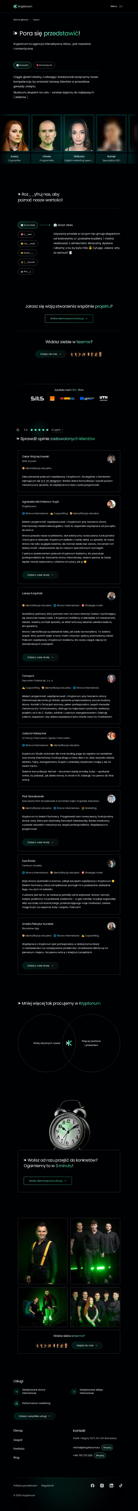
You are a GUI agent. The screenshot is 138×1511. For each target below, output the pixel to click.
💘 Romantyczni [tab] (44, 65)
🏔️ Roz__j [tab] (26, 271)
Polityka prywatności (25, 1485)
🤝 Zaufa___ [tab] (27, 252)
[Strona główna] (22, 6)
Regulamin (47, 1485)
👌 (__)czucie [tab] (28, 262)
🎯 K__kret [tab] (26, 234)
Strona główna (20, 19)
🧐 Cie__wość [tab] (28, 243)
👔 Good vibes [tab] (28, 225)
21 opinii (56, 429)
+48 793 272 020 (82, 1455)
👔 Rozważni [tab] (22, 65)
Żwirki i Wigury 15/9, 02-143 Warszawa (94, 1438)
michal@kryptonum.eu (86, 1447)
